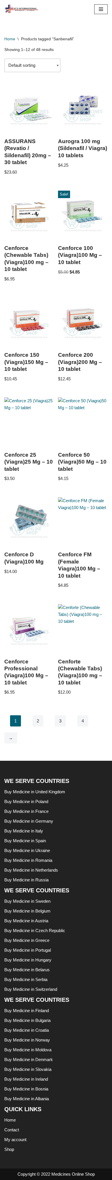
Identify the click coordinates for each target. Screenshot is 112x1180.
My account (15, 1139)
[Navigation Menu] (101, 9)
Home (9, 39)
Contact (11, 1129)
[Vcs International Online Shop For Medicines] (23, 9)
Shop (9, 1149)
